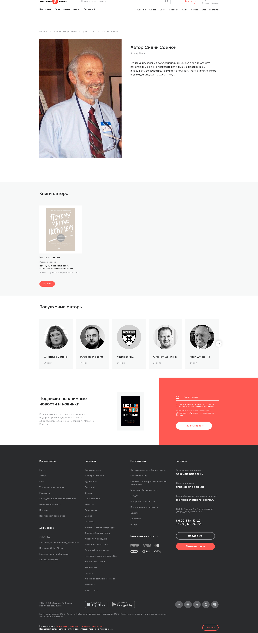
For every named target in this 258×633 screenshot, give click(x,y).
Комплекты (90, 585)
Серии (162, 10)
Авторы (195, 10)
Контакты (214, 10)
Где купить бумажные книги (144, 490)
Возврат (134, 524)
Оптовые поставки (49, 560)
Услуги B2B (44, 537)
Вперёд (218, 344)
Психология (91, 510)
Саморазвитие (92, 499)
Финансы (89, 522)
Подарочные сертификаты (144, 507)
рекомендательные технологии (86, 626)
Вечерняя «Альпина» (49, 504)
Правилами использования (202, 413)
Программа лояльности (142, 501)
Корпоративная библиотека (54, 554)
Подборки (174, 10)
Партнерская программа (52, 516)
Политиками (182, 413)
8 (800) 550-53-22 (188, 520)
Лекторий (89, 9)
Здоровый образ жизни (97, 550)
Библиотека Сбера (95, 562)
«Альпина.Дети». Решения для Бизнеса (59, 543)
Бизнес (88, 516)
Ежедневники (91, 567)
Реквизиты (44, 493)
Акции (185, 10)
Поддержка (195, 536)
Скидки (152, 10)
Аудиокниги (91, 482)
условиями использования (202, 407)
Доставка (135, 519)
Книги (42, 470)
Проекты (43, 510)
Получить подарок (194, 426)
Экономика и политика (96, 545)
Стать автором (195, 546)
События (141, 10)
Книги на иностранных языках (100, 579)
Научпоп (89, 504)
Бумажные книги (93, 470)
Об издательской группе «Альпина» (57, 499)
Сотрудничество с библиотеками (148, 470)
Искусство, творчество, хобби (101, 556)
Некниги (89, 573)
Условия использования (51, 487)
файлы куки (61, 626)
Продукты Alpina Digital (51, 548)
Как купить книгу (138, 476)
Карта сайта (91, 590)
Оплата (134, 513)
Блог (204, 10)
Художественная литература (100, 527)
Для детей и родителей (97, 533)
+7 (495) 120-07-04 (189, 524)
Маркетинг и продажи (96, 539)
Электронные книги (95, 476)
